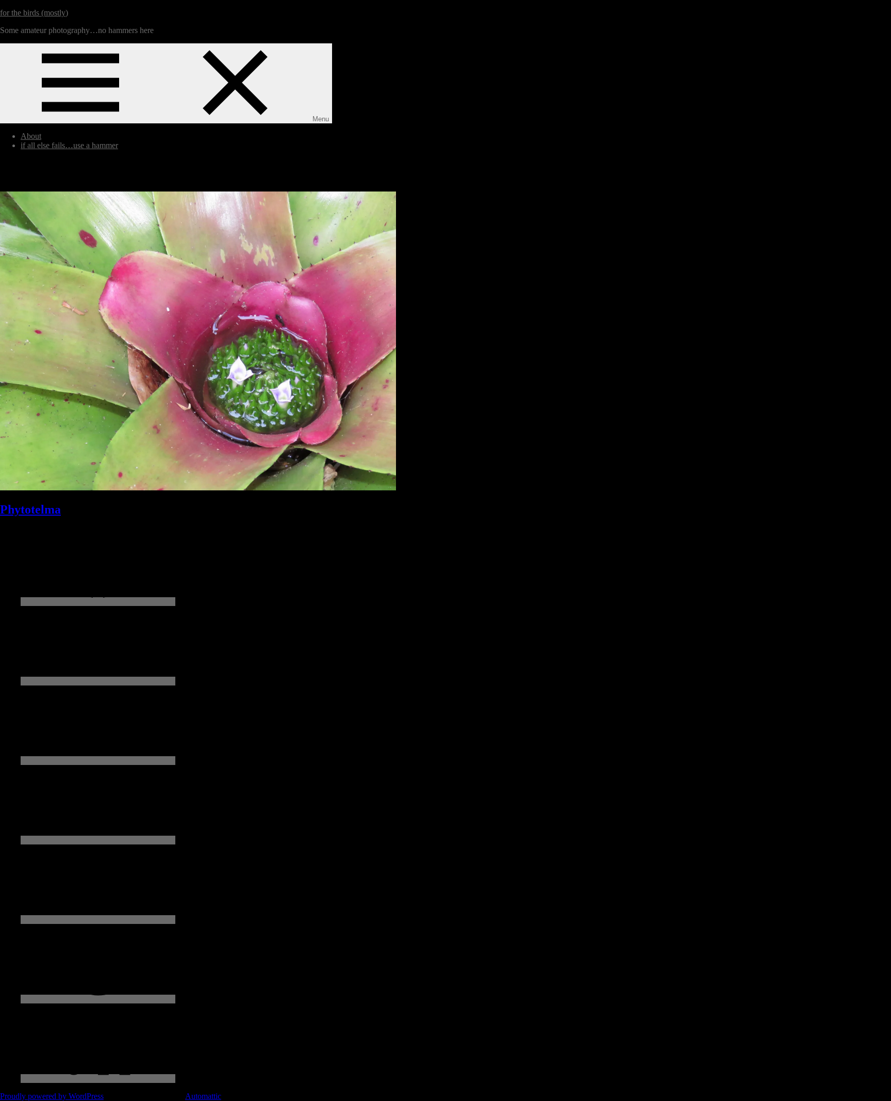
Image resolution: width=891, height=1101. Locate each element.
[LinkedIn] (98, 840)
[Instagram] (98, 760)
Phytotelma (30, 509)
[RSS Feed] (98, 1078)
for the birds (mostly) (34, 12)
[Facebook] (98, 601)
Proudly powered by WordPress (52, 1096)
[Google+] (98, 999)
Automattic (203, 1096)
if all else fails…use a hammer (69, 145)
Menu (320, 119)
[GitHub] (98, 919)
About (31, 136)
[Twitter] (98, 681)
